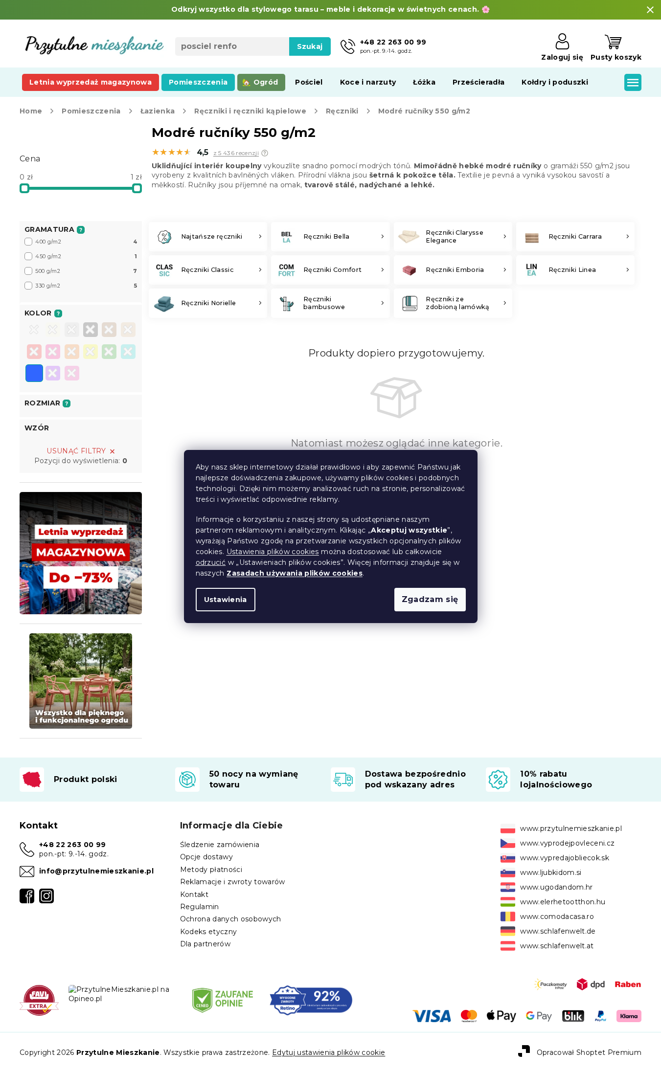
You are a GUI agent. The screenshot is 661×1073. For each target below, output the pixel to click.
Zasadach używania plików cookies (295, 573)
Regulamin (199, 906)
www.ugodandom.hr (556, 887)
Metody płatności (211, 869)
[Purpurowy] (72, 374)
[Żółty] (90, 352)
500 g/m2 (86, 271)
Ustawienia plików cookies (273, 551)
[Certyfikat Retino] (311, 999)
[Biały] (34, 330)
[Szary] (72, 330)
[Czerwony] (34, 352)
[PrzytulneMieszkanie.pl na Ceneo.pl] (222, 999)
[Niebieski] (34, 374)
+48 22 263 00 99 (72, 844)
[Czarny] (90, 330)
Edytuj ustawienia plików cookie (328, 1052)
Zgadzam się (430, 599)
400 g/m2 (86, 241)
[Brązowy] (109, 330)
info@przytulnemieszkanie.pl (96, 871)
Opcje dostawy (206, 856)
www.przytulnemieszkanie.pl (571, 828)
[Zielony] (109, 352)
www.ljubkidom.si (550, 872)
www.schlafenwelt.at (556, 945)
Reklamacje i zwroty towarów (232, 881)
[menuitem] (90, 82)
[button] (264, 153)
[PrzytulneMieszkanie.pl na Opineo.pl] (122, 993)
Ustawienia (225, 599)
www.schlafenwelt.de (557, 931)
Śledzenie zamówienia (220, 844)
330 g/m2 (86, 285)
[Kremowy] (53, 330)
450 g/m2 (86, 256)
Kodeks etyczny (208, 931)
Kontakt (194, 894)
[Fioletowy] (53, 374)
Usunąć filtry (76, 451)
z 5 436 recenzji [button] (236, 153)
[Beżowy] (128, 330)
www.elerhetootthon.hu (562, 901)
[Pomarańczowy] (72, 352)
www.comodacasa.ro (557, 916)
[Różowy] (53, 352)
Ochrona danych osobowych (230, 919)
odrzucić (211, 562)
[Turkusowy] (128, 352)
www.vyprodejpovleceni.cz (567, 843)
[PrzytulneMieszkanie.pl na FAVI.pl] (39, 999)
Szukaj (310, 46)
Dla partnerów (205, 943)
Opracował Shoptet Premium (589, 1052)
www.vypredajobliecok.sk (564, 857)
